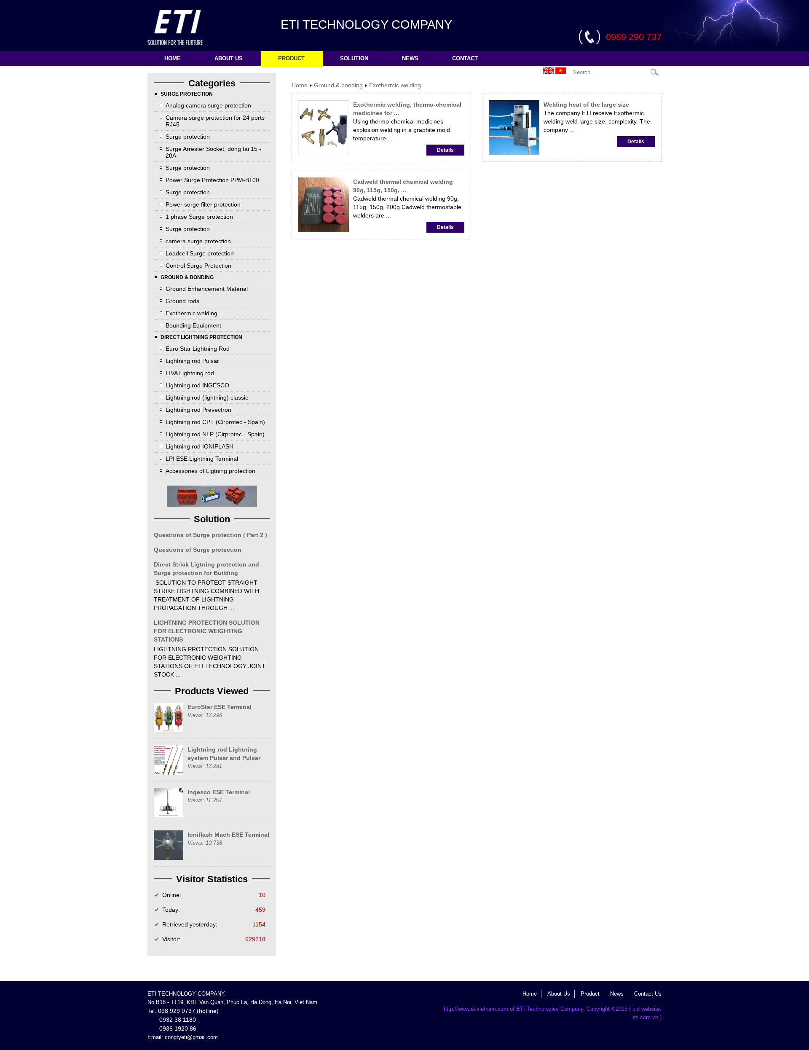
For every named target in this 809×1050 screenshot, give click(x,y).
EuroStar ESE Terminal (220, 707)
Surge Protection (187, 94)
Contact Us (648, 994)
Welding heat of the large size (586, 104)
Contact (465, 58)
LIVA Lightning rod (190, 373)
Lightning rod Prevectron (198, 409)
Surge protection (188, 136)
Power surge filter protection (203, 204)
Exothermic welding (191, 313)
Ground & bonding (187, 277)
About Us (558, 994)
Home (172, 58)
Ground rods (182, 301)
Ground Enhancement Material (207, 288)
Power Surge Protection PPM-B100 (212, 180)
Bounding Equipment (193, 325)
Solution (354, 58)
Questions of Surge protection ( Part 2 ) (210, 535)
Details (445, 150)
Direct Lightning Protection (201, 337)
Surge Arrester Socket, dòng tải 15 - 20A (213, 152)
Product (291, 58)
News (410, 58)
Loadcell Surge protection (200, 253)
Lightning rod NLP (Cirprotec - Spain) (215, 434)
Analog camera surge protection (208, 105)
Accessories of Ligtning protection (210, 470)
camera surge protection (198, 241)
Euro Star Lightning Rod (198, 348)
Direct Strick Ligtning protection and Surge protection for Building (206, 568)
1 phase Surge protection (199, 216)
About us (228, 58)
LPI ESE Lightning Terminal (202, 458)
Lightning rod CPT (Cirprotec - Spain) (215, 422)
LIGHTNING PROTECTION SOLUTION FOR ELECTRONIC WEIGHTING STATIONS (207, 631)
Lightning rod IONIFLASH (199, 446)
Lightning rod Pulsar (192, 360)
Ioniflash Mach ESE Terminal (228, 834)
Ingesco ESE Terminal (219, 792)
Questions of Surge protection (197, 549)
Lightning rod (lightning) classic (207, 397)
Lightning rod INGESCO (197, 385)
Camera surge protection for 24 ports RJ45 (215, 121)
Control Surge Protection (198, 265)
